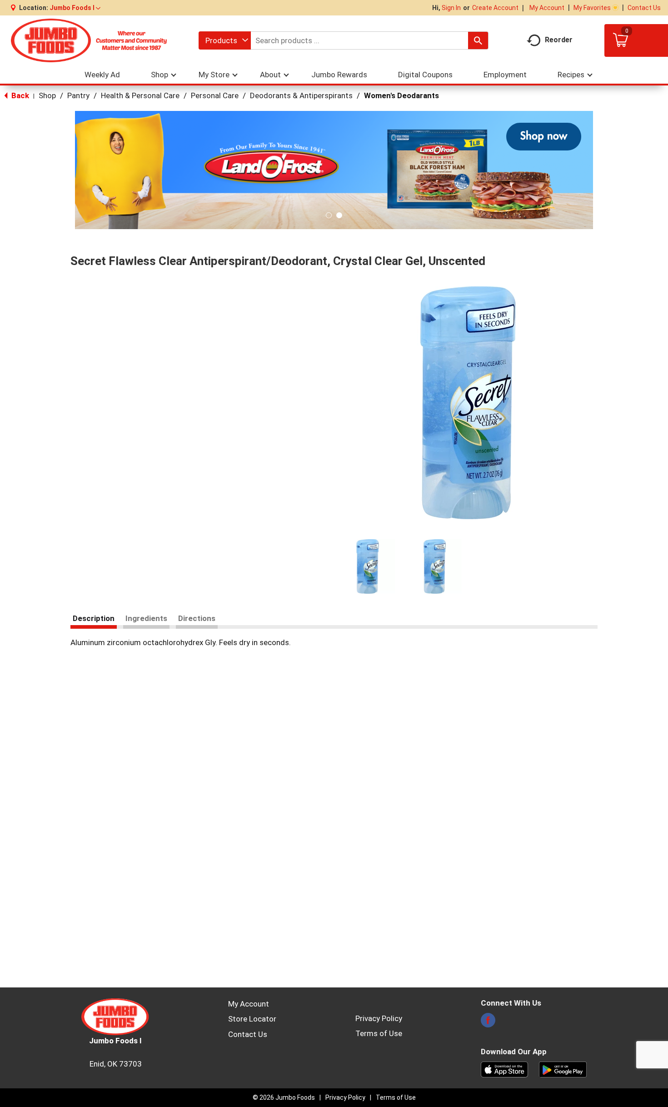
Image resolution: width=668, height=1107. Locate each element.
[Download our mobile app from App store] (504, 1068)
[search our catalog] (478, 40)
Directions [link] (196, 618)
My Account (546, 7)
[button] (75, 7)
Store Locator (252, 1018)
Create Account (495, 7)
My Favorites (592, 7)
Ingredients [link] (146, 618)
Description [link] (94, 618)
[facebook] (488, 1022)
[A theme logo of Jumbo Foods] (89, 40)
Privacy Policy (378, 1018)
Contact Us (644, 7)
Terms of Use (378, 1033)
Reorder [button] (559, 39)
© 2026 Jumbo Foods (284, 1097)
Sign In (451, 7)
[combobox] (225, 40)
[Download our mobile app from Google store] (563, 1068)
